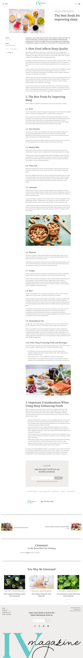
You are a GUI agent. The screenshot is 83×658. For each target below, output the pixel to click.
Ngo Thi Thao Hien (10, 45)
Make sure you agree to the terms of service (47, 481)
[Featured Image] (14, 582)
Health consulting (6, 614)
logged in (28, 552)
